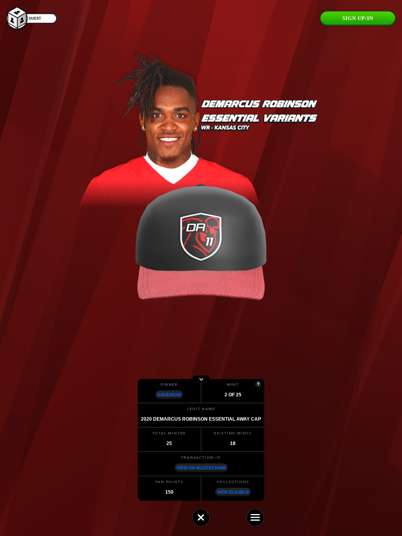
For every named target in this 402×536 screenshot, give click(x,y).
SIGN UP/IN (357, 18)
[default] (201, 517)
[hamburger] (255, 517)
